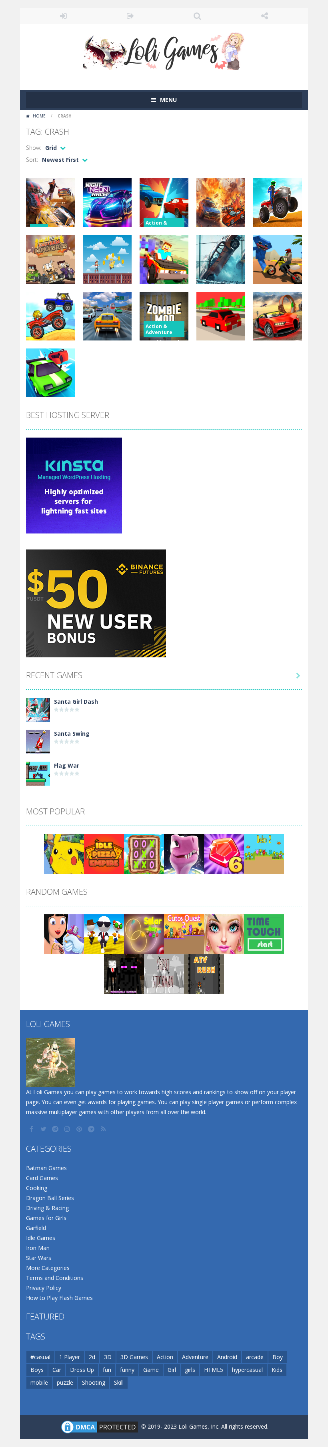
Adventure (195, 1357)
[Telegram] (92, 1129)
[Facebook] (32, 1129)
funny (127, 1369)
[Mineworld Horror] (124, 973)
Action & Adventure (159, 225)
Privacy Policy (43, 1288)
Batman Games (46, 1168)
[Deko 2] (264, 853)
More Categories (48, 1268)
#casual (40, 1357)
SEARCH (197, 16)
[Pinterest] (80, 1129)
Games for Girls (46, 1218)
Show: (33, 147)
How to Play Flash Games (59, 1298)
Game (151, 1369)
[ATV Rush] (204, 973)
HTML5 (213, 1369)
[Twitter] (44, 1129)
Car (56, 1369)
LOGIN (63, 16)
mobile (39, 1382)
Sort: (32, 159)
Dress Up (82, 1369)
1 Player (69, 1357)
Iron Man (38, 1248)
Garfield (36, 1228)
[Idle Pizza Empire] (104, 853)
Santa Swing (72, 733)
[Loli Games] (164, 49)
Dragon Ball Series (50, 1198)
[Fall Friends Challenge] (104, 933)
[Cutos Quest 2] (184, 933)
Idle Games (40, 1238)
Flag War (66, 765)
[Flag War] (38, 773)
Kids (277, 1369)
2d (92, 1357)
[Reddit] (56, 1129)
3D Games (134, 1357)
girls (190, 1369)
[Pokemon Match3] (64, 853)
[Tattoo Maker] (64, 933)
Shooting (93, 1382)
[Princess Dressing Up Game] (224, 933)
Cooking (36, 1188)
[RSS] (104, 1129)
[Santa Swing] (38, 741)
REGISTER (130, 16)
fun (107, 1369)
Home (39, 116)
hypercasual (247, 1369)
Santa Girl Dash (76, 701)
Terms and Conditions (54, 1278)
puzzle (65, 1382)
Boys (37, 1369)
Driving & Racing (47, 1208)
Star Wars (38, 1258)
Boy (277, 1357)
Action (165, 1357)
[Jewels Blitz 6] (224, 853)
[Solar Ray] (144, 933)
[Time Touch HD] (264, 933)
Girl (172, 1369)
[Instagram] (68, 1129)
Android (227, 1357)
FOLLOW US (264, 16)
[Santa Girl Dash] (38, 709)
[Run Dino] (184, 853)
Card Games (42, 1178)
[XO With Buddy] (144, 853)
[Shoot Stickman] (164, 973)
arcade (255, 1357)
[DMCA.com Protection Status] (100, 1426)
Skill (119, 1382)
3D (108, 1357)
